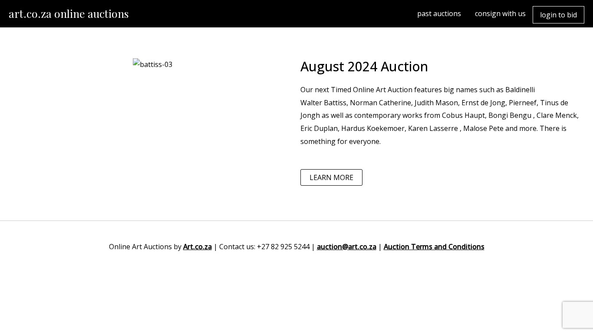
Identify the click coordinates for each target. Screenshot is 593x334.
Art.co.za (197, 246)
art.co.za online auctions (69, 13)
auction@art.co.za (346, 246)
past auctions (439, 13)
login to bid (558, 15)
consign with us (500, 13)
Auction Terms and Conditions (434, 246)
